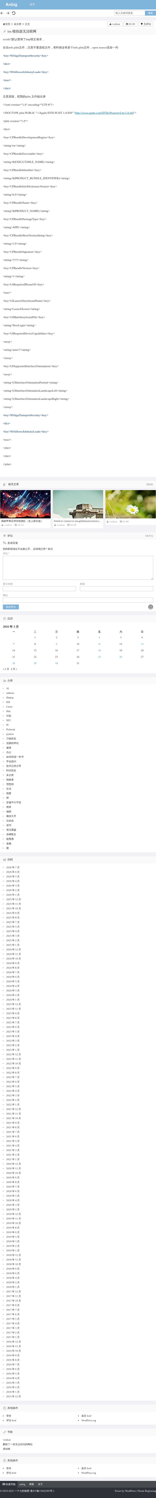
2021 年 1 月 (13, 1159)
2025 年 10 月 (13, 908)
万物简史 (11, 738)
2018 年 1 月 (13, 1287)
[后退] (2, 13)
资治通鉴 (11, 829)
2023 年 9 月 (13, 1013)
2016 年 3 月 (13, 1382)
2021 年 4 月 (13, 1145)
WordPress (130, 1490)
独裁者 (10, 779)
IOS (8, 702)
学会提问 (11, 761)
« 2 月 (6, 669)
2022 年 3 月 (13, 1095)
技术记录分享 (13, 765)
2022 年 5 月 (13, 1086)
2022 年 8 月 (13, 1072)
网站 (5, 595)
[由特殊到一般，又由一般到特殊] (130, 504)
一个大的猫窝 (21, 1490)
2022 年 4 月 (13, 1090)
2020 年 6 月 (13, 1191)
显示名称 (8, 583)
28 (13, 663)
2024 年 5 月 (13, 981)
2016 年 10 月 (13, 1350)
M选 (8, 715)
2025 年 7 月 (13, 922)
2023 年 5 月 (13, 1031)
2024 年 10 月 (13, 958)
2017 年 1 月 (13, 1337)
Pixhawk (10, 729)
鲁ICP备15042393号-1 (42, 1490)
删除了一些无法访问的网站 (18, 1444)
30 (56, 663)
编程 (8, 811)
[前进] (8, 13)
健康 (8, 747)
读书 (8, 825)
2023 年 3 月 (13, 1040)
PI (7, 724)
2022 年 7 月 (13, 1077)
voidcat (116, 24)
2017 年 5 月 (13, 1318)
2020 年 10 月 (13, 1173)
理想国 (10, 784)
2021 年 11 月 (13, 1113)
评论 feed (11, 1420)
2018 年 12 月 (13, 1255)
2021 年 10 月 (13, 1118)
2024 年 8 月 (13, 967)
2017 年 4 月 (13, 1323)
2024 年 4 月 (13, 986)
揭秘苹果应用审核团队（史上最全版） (22, 521)
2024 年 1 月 (13, 999)
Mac (8, 711)
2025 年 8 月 (13, 917)
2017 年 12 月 (13, 1291)
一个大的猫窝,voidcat (11, 5)
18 (99, 650)
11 (99, 643)
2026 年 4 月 (13, 881)
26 (120, 656)
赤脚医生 (11, 834)
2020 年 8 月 (13, 1182)
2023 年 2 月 (13, 1045)
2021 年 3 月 (13, 1150)
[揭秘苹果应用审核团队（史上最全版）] (25, 504)
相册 (8, 793)
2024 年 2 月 (13, 995)
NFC (8, 720)
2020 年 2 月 (13, 1209)
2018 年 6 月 (13, 1273)
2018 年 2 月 (13, 1282)
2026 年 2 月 (13, 890)
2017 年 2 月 (13, 1332)
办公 (8, 752)
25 (99, 656)
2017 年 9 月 (13, 1305)
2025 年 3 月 (13, 935)
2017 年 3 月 (13, 1328)
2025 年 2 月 (13, 940)
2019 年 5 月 (13, 1236)
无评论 (147, 24)
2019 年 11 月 (13, 1218)
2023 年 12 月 (13, 1004)
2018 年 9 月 (13, 1268)
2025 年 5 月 (13, 926)
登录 (8, 1415)
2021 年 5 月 (13, 1141)
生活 (8, 788)
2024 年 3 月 (13, 990)
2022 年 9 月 (13, 1068)
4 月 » (14, 669)
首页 (7, 24)
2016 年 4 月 (13, 1378)
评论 (6, 553)
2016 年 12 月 (13, 1341)
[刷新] (14, 13)
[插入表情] (151, 607)
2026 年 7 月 (13, 867)
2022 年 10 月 (13, 1063)
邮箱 (82, 583)
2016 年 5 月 (13, 1373)
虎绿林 (6, 1448)
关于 (32, 4)
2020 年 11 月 (13, 1168)
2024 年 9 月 (13, 963)
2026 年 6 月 (13, 872)
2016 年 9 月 (13, 1355)
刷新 (151, 484)
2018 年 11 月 (13, 1259)
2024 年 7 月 (13, 972)
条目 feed (86, 1415)
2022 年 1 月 (13, 1104)
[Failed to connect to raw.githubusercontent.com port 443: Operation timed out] (78, 504)
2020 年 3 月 (13, 1204)
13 (142, 643)
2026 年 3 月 (13, 885)
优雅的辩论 (12, 743)
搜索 (150, 13)
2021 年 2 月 (13, 1154)
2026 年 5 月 (13, 876)
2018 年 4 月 (13, 1277)
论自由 (10, 820)
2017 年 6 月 (13, 1314)
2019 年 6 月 (13, 1232)
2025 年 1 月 (13, 944)
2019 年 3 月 (13, 1241)
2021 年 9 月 (13, 1122)
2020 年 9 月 (13, 1177)
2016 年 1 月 (13, 1391)
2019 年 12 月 (13, 1214)
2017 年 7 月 (13, 1309)
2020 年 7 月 (13, 1186)
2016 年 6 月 (13, 1369)
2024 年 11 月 (13, 954)
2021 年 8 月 (13, 1127)
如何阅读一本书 (15, 756)
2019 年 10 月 (13, 1223)
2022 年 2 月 (13, 1100)
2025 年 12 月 (13, 899)
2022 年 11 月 (13, 1059)
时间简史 (11, 770)
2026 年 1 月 (13, 894)
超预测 (10, 838)
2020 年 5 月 (13, 1195)
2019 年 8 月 (13, 1227)
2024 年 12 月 (13, 949)
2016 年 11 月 (13, 1346)
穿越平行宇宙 (13, 802)
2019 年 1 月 (13, 1250)
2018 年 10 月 (13, 1264)
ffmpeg (10, 697)
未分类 (17, 24)
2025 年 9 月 (13, 913)
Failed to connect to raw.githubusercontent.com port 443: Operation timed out (94, 521)
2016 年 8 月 (13, 1360)
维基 (8, 807)
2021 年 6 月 (13, 1136)
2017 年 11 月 (13, 1296)
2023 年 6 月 (13, 1027)
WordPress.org (88, 1420)
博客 (31, 1484)
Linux (9, 706)
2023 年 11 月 (13, 1008)
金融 (8, 843)
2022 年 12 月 (13, 1054)
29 (35, 663)
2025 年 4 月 (13, 931)
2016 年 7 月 (13, 1364)
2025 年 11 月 (13, 903)
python (10, 734)
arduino (10, 693)
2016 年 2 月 (13, 1387)
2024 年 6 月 (13, 976)
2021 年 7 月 (13, 1131)
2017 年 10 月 (13, 1300)
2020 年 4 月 (13, 1200)
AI (7, 688)
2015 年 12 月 (13, 1396)
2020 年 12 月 (13, 1163)
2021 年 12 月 (13, 1109)
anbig (22, 1484)
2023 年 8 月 (13, 1017)
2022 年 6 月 (13, 1081)
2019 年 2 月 (13, 1246)
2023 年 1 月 (13, 1049)
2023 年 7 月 (13, 1022)
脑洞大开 (11, 816)
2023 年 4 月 (13, 1036)
